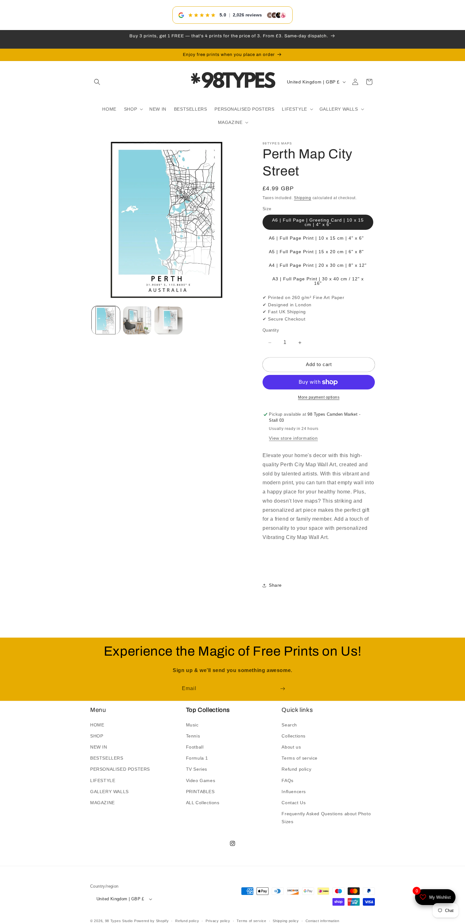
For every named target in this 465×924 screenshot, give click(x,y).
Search (289, 724)
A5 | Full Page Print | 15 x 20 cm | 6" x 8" (316, 251)
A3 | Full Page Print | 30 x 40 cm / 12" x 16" (318, 281)
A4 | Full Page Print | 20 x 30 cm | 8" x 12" (318, 265)
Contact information (322, 920)
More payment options (318, 397)
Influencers (294, 791)
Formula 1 (197, 758)
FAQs (287, 780)
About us (291, 747)
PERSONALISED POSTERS (120, 769)
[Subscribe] (282, 689)
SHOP (96, 735)
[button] (97, 82)
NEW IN (98, 747)
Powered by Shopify (151, 921)
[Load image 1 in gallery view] (106, 320)
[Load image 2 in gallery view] (137, 320)
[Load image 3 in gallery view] (168, 320)
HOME (97, 724)
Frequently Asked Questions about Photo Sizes (326, 817)
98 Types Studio (119, 921)
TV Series (196, 769)
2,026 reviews (247, 14)
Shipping (302, 198)
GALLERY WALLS (109, 791)
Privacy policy (218, 920)
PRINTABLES (200, 791)
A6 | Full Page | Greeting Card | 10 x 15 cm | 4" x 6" (318, 222)
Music (192, 724)
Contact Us (294, 802)
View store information (293, 438)
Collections (294, 735)
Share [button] (275, 585)
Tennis (193, 735)
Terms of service (300, 758)
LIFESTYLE (102, 780)
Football (195, 747)
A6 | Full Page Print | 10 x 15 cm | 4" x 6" (316, 238)
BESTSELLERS (106, 758)
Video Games (200, 780)
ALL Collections (203, 802)
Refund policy (296, 769)
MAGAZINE (102, 802)
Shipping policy (286, 920)
